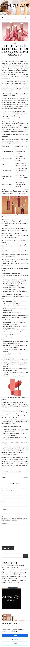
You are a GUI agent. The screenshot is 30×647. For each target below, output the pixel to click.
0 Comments (25, 477)
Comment (4, 523)
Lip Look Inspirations (16, 471)
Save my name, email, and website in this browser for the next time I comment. (15, 519)
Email (3, 501)
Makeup (15, 43)
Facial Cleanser (15, 5)
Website (4, 509)
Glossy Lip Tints (6, 471)
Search (25, 556)
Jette (4, 477)
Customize (15, 639)
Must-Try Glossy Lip (7, 473)
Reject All (15, 643)
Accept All (15, 635)
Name (4, 494)
